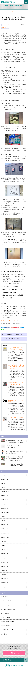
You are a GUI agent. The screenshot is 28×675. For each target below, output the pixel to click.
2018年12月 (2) (5, 533)
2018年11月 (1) (5, 537)
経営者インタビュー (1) (7, 629)
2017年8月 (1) (4, 578)
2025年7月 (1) (4, 479)
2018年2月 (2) (4, 566)
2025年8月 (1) (4, 475)
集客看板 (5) (4, 634)
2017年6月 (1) (4, 582)
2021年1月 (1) (4, 495)
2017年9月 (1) (4, 574)
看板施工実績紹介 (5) (6, 625)
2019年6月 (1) (4, 520)
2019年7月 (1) (4, 516)
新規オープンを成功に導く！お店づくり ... (16, 338)
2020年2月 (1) (4, 508)
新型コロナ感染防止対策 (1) (8, 609)
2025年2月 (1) (4, 483)
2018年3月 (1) (4, 562)
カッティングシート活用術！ (15, 417)
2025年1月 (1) (4, 487)
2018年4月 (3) (4, 558)
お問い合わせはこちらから (8, 320)
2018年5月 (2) (4, 553)
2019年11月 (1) (5, 512)
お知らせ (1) (4, 596)
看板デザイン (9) (5, 613)
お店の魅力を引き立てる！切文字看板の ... (12, 334)
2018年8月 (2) (4, 545)
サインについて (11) (6, 600)
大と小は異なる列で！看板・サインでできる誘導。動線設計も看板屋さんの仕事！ (16, 366)
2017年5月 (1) (4, 587)
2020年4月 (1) (4, 504)
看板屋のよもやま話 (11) (7, 621)
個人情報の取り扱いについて (10, 660)
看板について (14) (5, 617)
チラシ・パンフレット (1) (7, 605)
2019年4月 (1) (4, 524)
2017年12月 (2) (5, 570)
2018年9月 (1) (4, 541)
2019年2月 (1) (4, 529)
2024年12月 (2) (5, 491)
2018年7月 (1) (4, 549)
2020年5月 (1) (4, 500)
